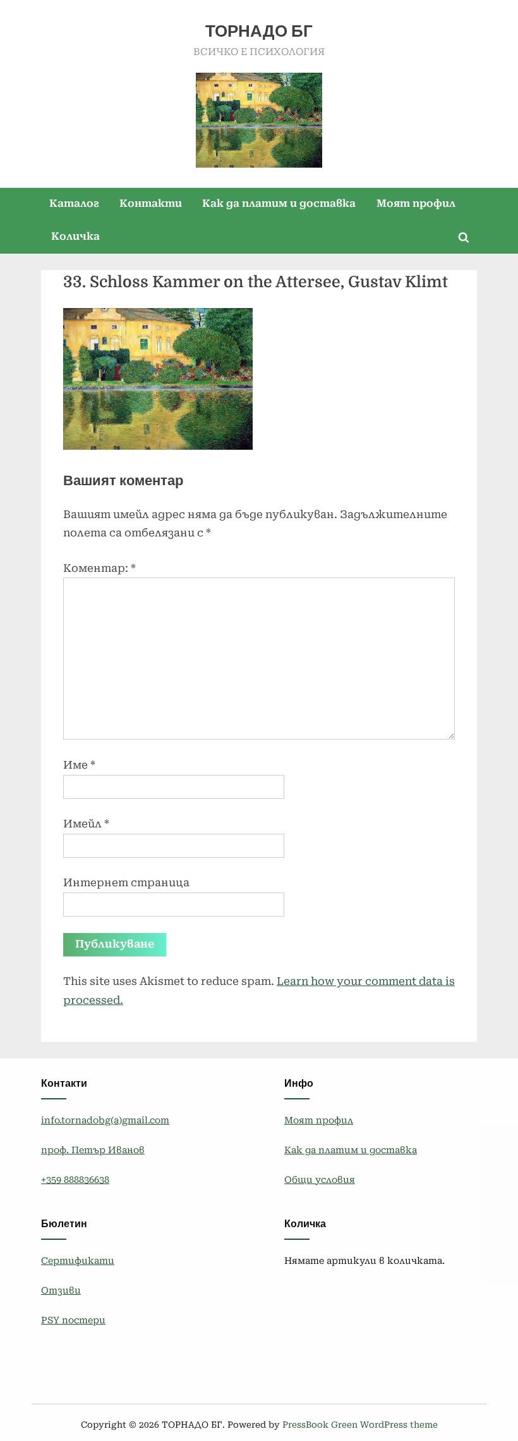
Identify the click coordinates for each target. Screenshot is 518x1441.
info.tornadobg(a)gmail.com (105, 1120)
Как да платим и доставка (279, 203)
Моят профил (415, 203)
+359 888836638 (75, 1180)
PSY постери (73, 1320)
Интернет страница (126, 882)
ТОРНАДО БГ (259, 31)
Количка (75, 236)
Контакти (150, 203)
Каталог (74, 203)
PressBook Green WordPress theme (360, 1424)
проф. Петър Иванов (93, 1150)
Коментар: (99, 568)
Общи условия (319, 1180)
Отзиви (61, 1290)
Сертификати (77, 1261)
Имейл (86, 823)
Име (79, 764)
